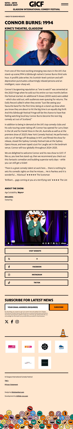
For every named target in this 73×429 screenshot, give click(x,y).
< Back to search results (15, 17)
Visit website (35, 251)
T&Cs (6, 381)
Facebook (37, 267)
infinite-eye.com (22, 396)
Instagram (37, 275)
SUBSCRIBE (58, 307)
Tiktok (37, 283)
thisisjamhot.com (18, 392)
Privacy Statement (11, 385)
